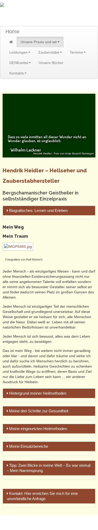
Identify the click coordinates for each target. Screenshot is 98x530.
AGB (16, 522)
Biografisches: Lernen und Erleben (38, 210)
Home (12, 31)
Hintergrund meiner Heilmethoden (37, 393)
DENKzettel (18, 63)
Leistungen (18, 52)
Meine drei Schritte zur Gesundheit (38, 411)
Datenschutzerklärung (55, 522)
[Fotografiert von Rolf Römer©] (18, 246)
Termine (76, 52)
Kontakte (16, 73)
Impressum (29, 522)
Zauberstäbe (48, 52)
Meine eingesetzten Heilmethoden (37, 428)
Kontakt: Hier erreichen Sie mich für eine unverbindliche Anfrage (42, 496)
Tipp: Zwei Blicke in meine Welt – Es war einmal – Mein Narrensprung (48, 468)
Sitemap (80, 522)
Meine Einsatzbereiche (28, 446)
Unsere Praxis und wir (39, 42)
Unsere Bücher (51, 63)
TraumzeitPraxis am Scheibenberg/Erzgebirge (27, 15)
